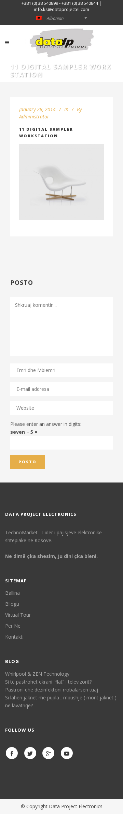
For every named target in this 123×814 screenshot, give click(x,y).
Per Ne (12, 626)
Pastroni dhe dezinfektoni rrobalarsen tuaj (51, 689)
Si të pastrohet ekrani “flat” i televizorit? (48, 681)
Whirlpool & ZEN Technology (37, 674)
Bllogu (12, 604)
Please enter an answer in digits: (45, 424)
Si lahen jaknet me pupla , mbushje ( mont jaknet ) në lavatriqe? (61, 701)
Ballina (12, 593)
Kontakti (14, 636)
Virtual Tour (18, 615)
